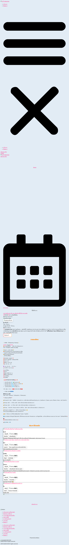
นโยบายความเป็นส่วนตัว (9, 512)
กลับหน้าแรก (34, 504)
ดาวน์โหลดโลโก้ (7, 518)
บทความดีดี (6, 517)
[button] (34, 77)
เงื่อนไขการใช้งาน (7, 513)
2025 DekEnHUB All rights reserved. (9, 543)
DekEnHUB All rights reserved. (8, 541)
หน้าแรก (5, 4)
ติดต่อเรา (5, 5)
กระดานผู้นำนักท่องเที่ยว (9, 515)
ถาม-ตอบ (5, 520)
